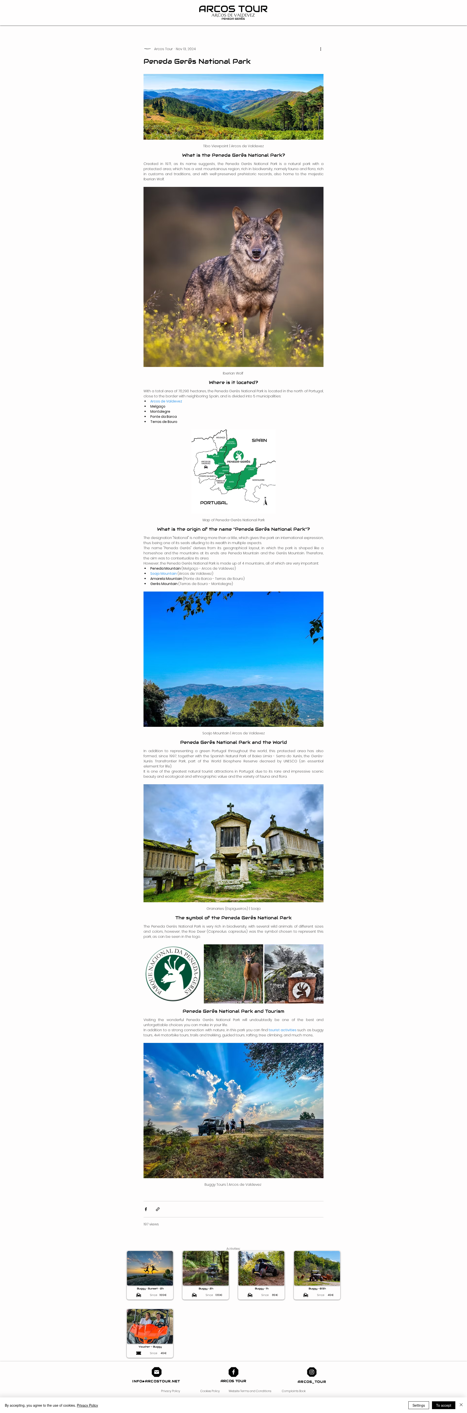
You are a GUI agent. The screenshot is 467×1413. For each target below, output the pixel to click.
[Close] (461, 1405)
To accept (443, 1405)
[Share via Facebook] (146, 1209)
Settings (419, 1405)
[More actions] (320, 49)
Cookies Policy (210, 1391)
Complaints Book (293, 1391)
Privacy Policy (170, 1391)
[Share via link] (157, 1209)
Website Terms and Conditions (250, 1391)
